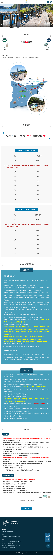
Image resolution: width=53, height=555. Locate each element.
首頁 (4, 24)
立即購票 (26, 508)
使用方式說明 (26, 344)
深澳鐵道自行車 (26, 1)
